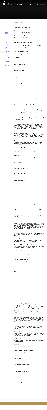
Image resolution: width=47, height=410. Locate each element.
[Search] (44, 4)
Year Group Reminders (16, 22)
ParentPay (38, 4)
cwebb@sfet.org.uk (34, 347)
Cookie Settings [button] (13, 403)
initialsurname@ (28, 320)
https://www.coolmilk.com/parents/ (23, 158)
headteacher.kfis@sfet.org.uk (20, 61)
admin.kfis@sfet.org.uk (33, 61)
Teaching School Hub (26, 4)
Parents (21, 22)
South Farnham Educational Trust (20, 4)
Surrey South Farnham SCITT (33, 4)
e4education (33, 403)
